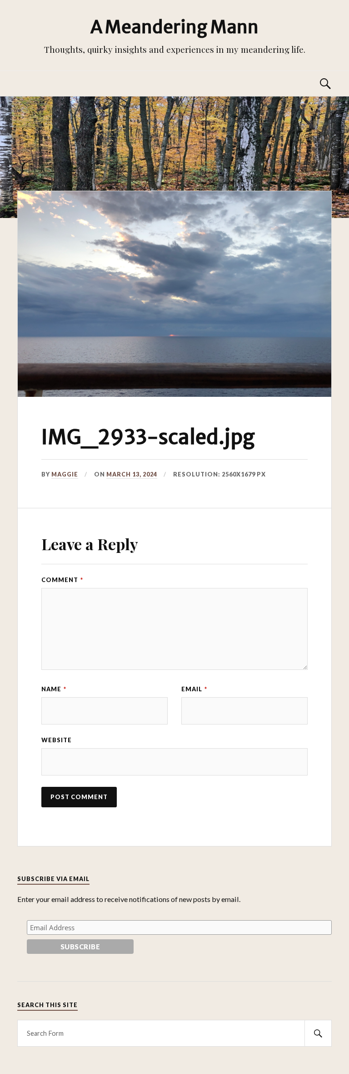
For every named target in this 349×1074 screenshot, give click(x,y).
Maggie (64, 474)
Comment (62, 579)
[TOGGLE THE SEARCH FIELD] (325, 83)
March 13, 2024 (131, 474)
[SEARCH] (318, 1033)
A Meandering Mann (174, 27)
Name (53, 689)
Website (56, 740)
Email (194, 689)
